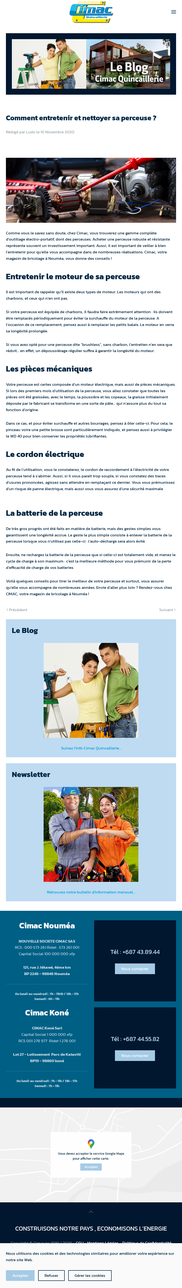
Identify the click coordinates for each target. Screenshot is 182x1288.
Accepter (91, 1166)
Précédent (18, 610)
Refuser (51, 1275)
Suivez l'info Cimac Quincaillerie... (91, 748)
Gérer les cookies (90, 1275)
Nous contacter (135, 969)
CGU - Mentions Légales (97, 1243)
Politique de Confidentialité (147, 1243)
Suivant (166, 610)
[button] (173, 12)
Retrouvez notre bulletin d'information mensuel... (91, 892)
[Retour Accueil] (91, 12)
